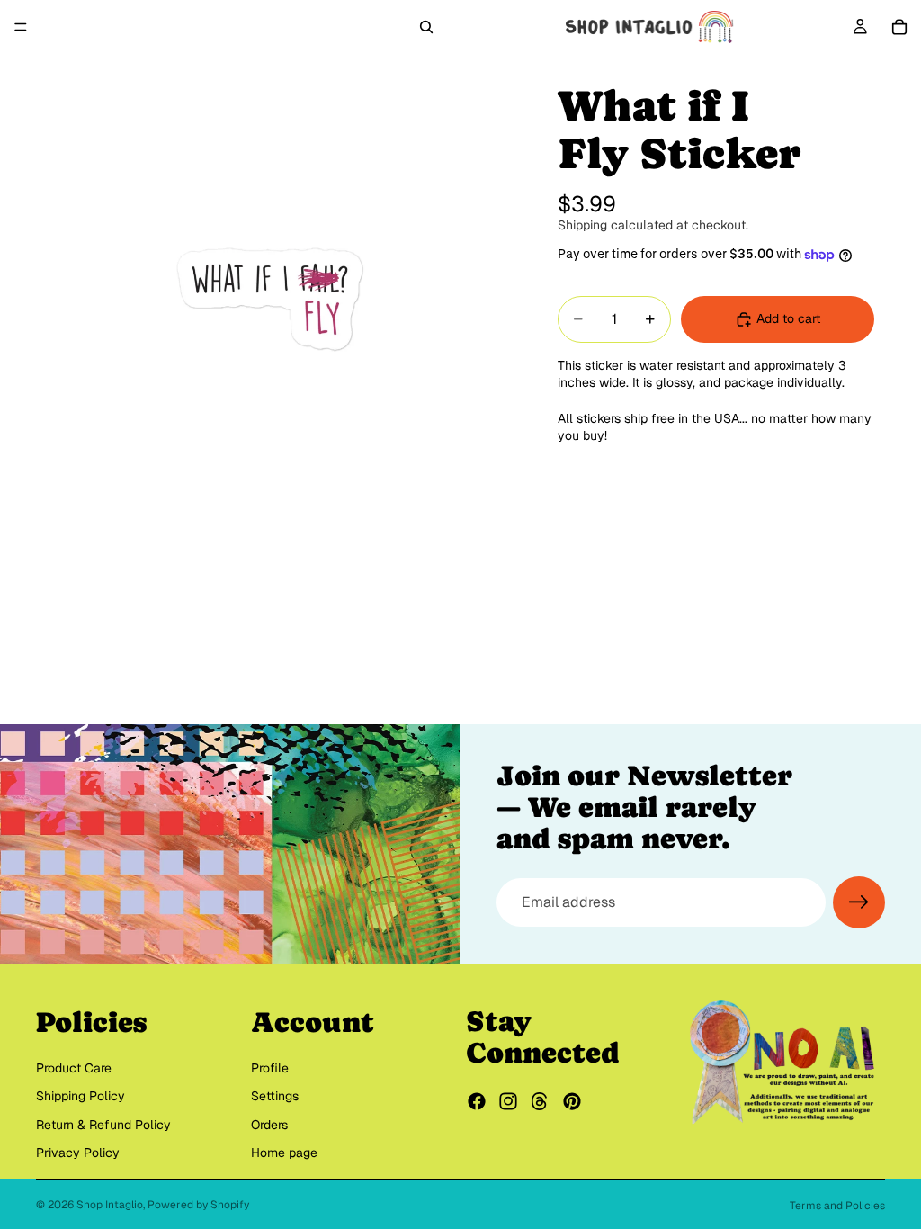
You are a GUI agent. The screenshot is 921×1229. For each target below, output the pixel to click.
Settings (275, 1096)
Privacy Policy (78, 1153)
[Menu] (20, 27)
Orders (269, 1125)
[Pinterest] (572, 1102)
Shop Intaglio (109, 1205)
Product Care (74, 1068)
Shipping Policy (80, 1096)
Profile (270, 1068)
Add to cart (788, 318)
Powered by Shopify (198, 1205)
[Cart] (899, 27)
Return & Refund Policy (103, 1125)
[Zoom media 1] (270, 288)
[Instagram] (508, 1102)
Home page (284, 1153)
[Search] (426, 27)
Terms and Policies (837, 1205)
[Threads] (539, 1102)
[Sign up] (859, 902)
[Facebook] (476, 1102)
